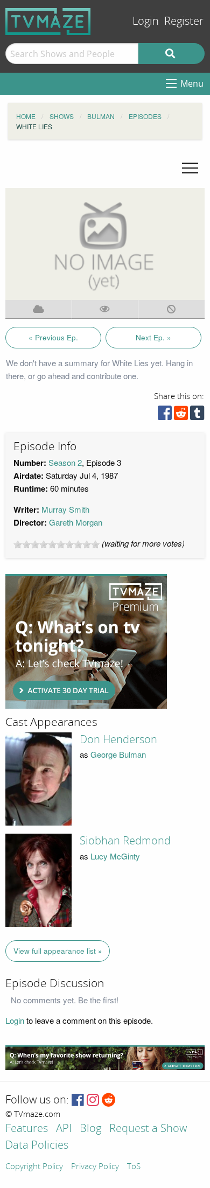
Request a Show (148, 1129)
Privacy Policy (95, 1167)
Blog (90, 1129)
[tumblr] (197, 415)
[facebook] (165, 415)
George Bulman (118, 754)
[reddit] (181, 415)
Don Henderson (118, 739)
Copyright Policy (34, 1167)
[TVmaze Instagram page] (93, 1100)
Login (145, 21)
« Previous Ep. (53, 337)
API (64, 1129)
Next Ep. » (153, 337)
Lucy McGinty (115, 856)
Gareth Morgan (75, 522)
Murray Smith (65, 509)
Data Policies (36, 1145)
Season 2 (65, 462)
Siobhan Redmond (125, 840)
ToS (134, 1167)
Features (26, 1129)
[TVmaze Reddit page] (109, 1100)
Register (184, 21)
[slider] (56, 544)
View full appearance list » (57, 951)
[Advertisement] (86, 641)
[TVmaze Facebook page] (78, 1100)
